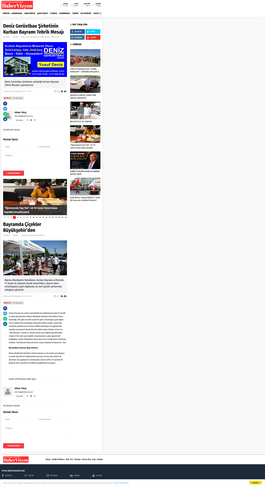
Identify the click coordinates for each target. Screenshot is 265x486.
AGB (67, 459)
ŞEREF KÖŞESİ (42, 13)
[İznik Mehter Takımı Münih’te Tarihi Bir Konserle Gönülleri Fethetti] (85, 186)
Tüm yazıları (19, 120)
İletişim (100, 459)
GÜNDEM (6, 13)
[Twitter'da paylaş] (5, 109)
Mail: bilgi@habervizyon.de (23, 116)
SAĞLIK (96, 13)
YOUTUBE (99, 475)
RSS (71, 459)
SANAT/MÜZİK (29, 13)
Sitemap (77, 459)
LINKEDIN (77, 475)
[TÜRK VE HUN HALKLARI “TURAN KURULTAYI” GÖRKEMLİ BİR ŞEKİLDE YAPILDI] (85, 58)
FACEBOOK (8, 475)
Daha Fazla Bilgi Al (121, 482)
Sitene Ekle (86, 459)
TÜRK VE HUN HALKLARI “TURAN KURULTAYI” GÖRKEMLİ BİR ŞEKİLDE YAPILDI (85, 72)
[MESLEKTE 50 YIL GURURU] (85, 110)
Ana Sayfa (6, 37)
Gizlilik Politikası (58, 459)
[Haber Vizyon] (17, 5)
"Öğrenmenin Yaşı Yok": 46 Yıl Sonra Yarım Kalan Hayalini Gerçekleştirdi (82, 148)
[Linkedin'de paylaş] (5, 119)
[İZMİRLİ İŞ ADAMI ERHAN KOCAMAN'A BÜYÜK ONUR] (85, 160)
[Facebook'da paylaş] (5, 104)
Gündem (15, 37)
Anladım (255, 482)
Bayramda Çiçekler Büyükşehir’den (33, 235)
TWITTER (31, 475)
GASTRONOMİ (85, 13)
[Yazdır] (55, 91)
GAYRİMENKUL (64, 13)
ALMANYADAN (16, 13)
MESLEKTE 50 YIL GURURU (81, 121)
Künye (48, 459)
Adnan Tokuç (20, 112)
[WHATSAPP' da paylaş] (5, 114)
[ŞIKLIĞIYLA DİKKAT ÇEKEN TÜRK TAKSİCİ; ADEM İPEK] (85, 84)
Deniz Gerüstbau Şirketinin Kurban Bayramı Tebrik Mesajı (40, 37)
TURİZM (75, 13)
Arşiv (94, 459)
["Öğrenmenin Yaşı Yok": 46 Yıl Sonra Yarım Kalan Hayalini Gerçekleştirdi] (85, 134)
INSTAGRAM (54, 475)
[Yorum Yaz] (58, 91)
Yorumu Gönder (13, 173)
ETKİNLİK (53, 13)
